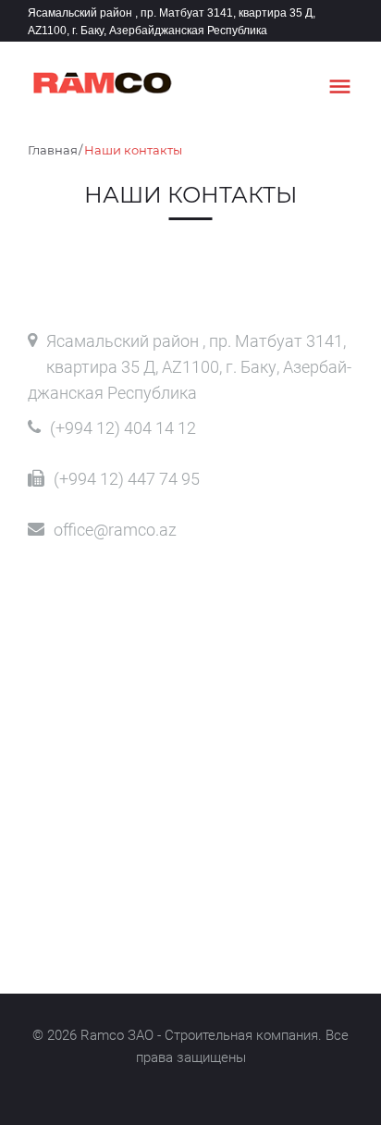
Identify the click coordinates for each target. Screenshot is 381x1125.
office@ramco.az (115, 529)
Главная (53, 149)
